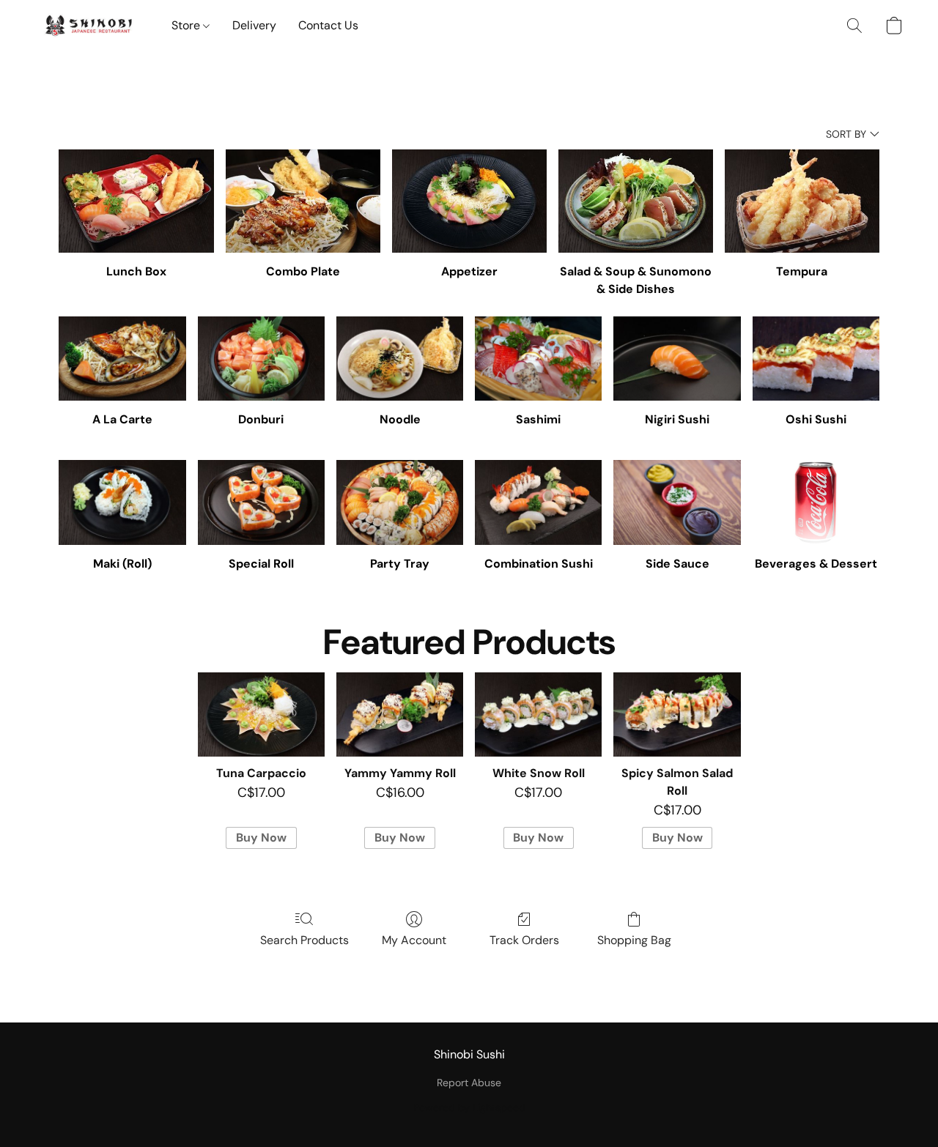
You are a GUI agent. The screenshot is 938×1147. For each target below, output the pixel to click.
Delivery (254, 25)
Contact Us (328, 25)
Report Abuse (469, 1082)
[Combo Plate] (303, 201)
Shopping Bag (634, 940)
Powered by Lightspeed (469, 1107)
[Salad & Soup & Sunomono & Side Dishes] (635, 201)
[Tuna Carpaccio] (261, 714)
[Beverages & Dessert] (816, 502)
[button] (88, 25)
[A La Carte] (122, 358)
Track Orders (524, 940)
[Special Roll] (261, 502)
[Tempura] (802, 201)
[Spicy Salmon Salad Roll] (676, 714)
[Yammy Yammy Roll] (399, 714)
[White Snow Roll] (538, 714)
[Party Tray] (399, 502)
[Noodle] (399, 358)
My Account (414, 940)
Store (187, 25)
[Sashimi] (538, 358)
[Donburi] (261, 358)
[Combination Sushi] (538, 502)
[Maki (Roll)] (122, 502)
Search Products (304, 940)
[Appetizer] (469, 201)
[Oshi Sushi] (816, 358)
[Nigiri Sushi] (676, 358)
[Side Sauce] (676, 502)
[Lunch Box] (136, 201)
